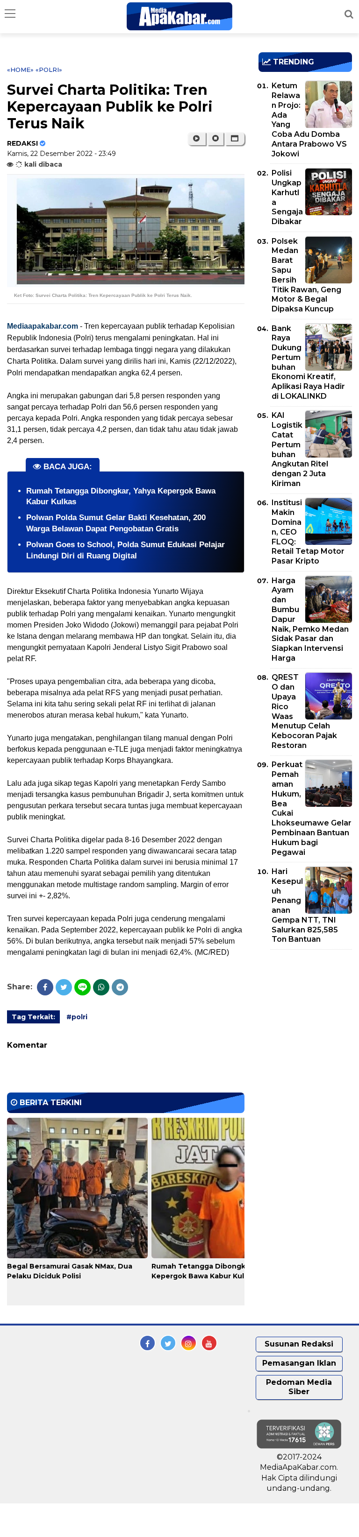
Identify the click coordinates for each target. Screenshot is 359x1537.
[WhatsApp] (101, 987)
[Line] (82, 987)
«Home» (20, 69)
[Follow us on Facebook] (147, 1343)
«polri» (49, 69)
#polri (76, 1017)
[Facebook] (45, 987)
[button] (234, 138)
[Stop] (215, 138)
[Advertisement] (308, 1010)
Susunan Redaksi (299, 1344)
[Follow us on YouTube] (209, 1343)
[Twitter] (64, 987)
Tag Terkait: (33, 1017)
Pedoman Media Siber (299, 1387)
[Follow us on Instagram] (188, 1343)
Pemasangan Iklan (299, 1363)
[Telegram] (120, 987)
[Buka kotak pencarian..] (349, 14)
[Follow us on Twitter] (168, 1343)
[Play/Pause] (196, 138)
